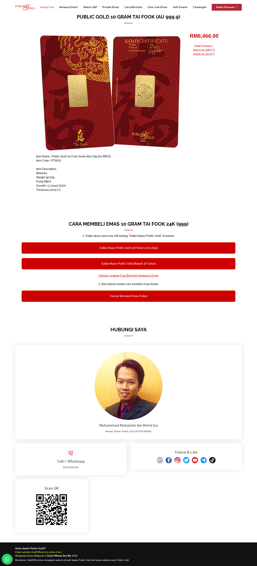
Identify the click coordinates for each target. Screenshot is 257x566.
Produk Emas (110, 7)
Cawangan (199, 7)
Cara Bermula (133, 7)
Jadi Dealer (180, 7)
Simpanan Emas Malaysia (29, 555)
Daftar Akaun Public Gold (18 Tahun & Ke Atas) (128, 247)
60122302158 (70, 467)
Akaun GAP (90, 7)
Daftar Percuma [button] (225, 7)
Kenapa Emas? (68, 7)
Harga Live (47, 7)
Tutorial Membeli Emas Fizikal (128, 296)
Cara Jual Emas (157, 7)
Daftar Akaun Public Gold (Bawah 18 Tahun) (128, 263)
